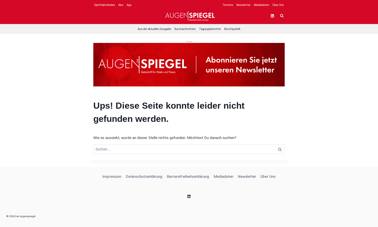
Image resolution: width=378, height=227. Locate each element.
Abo (120, 4)
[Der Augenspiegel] (190, 15)
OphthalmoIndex (104, 4)
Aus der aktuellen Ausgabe (154, 29)
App (129, 4)
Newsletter (243, 4)
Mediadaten (261, 4)
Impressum (111, 176)
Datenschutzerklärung (144, 176)
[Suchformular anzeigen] (281, 15)
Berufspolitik (232, 29)
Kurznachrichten (185, 29)
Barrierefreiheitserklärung (188, 176)
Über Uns (278, 4)
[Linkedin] (272, 15)
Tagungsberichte (210, 29)
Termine (227, 4)
